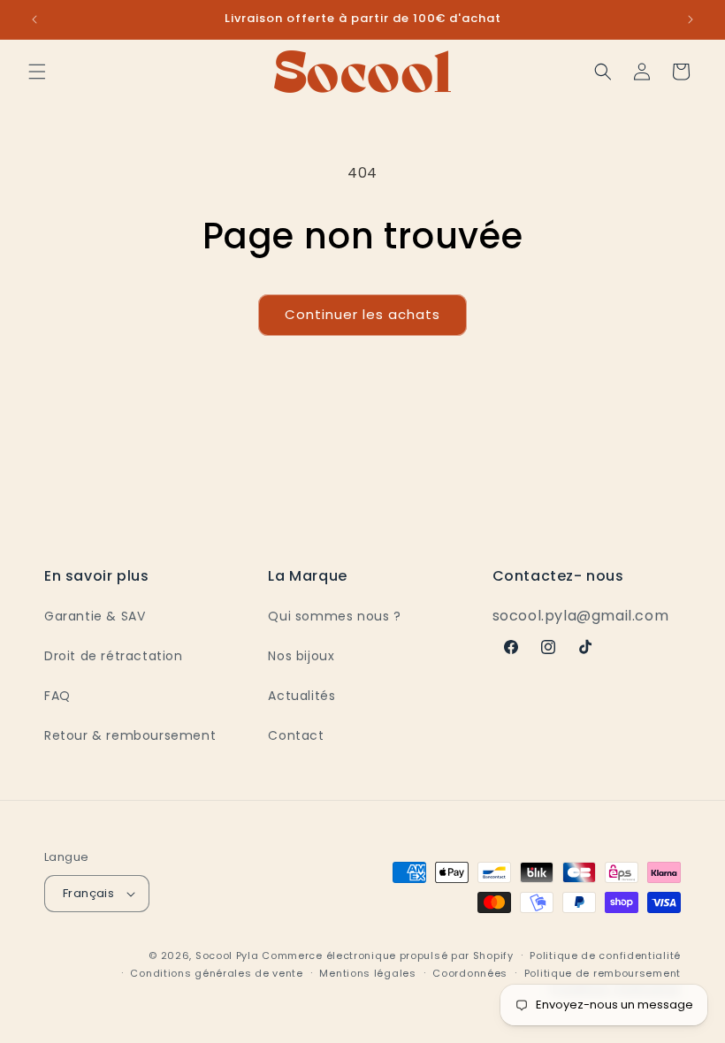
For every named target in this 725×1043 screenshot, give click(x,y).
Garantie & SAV (94, 616)
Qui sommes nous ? (334, 616)
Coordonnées (470, 973)
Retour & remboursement (130, 735)
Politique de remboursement (602, 973)
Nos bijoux (301, 656)
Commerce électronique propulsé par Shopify (387, 955)
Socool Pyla (227, 955)
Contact (296, 735)
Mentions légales (367, 973)
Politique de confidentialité (605, 955)
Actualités (301, 695)
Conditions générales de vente (216, 973)
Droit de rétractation (113, 656)
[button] (37, 71)
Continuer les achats (362, 314)
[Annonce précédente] (34, 19)
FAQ (57, 695)
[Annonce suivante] (690, 19)
